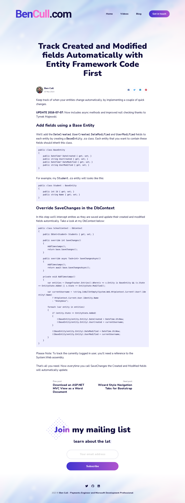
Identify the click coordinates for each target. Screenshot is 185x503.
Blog (138, 13)
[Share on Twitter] (134, 89)
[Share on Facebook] (128, 89)
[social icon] (86, 486)
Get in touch (159, 13)
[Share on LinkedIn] (140, 89)
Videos (124, 13)
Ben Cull (49, 88)
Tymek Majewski (46, 117)
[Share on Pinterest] (146, 89)
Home (109, 13)
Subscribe (92, 466)
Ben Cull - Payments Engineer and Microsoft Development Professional (96, 492)
